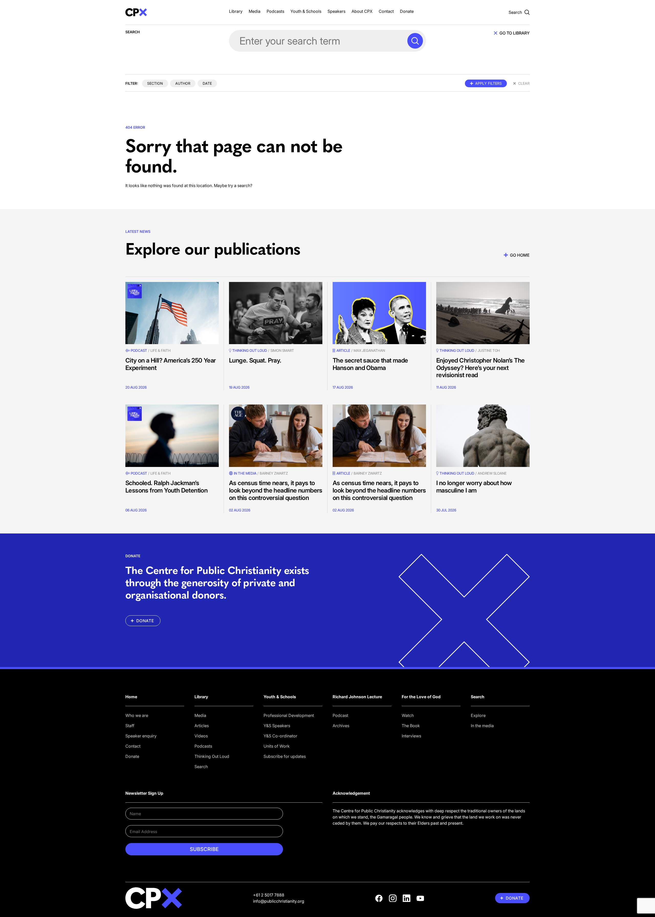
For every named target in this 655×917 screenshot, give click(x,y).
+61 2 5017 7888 (268, 895)
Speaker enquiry (141, 735)
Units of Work (277, 746)
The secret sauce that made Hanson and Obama (370, 364)
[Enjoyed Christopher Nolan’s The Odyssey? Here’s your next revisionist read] (483, 313)
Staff (129, 725)
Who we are (136, 715)
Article (343, 350)
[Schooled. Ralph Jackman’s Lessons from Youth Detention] (172, 436)
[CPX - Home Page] (172, 12)
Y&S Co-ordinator (280, 735)
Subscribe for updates (285, 756)
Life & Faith (160, 350)
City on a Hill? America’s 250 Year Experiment (170, 364)
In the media (482, 725)
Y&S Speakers (277, 725)
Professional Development (289, 715)
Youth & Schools (305, 11)
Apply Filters (488, 83)
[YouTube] (420, 898)
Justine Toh (489, 350)
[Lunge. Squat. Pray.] (275, 313)
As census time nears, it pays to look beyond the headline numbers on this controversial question (275, 490)
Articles (201, 725)
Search (201, 766)
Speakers (336, 11)
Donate (407, 11)
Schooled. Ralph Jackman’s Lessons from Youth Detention (166, 486)
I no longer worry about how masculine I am (474, 486)
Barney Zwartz (274, 473)
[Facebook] (379, 898)
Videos (201, 735)
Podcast (139, 350)
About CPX (362, 11)
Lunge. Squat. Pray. (255, 360)
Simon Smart (282, 350)
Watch (408, 715)
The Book (411, 725)
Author (182, 83)
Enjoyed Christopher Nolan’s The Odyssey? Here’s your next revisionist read (480, 368)
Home (131, 696)
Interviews (411, 735)
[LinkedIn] (406, 898)
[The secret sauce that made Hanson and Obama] (379, 313)
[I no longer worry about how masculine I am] (483, 436)
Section (155, 83)
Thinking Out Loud (211, 756)
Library (236, 11)
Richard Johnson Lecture (357, 696)
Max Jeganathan (369, 350)
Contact (386, 11)
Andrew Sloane (492, 473)
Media (254, 11)
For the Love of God (421, 696)
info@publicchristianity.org (278, 901)
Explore (478, 715)
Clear (524, 83)
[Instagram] (393, 898)
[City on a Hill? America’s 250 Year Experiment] (172, 313)
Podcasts (275, 11)
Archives (341, 725)
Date (207, 83)
